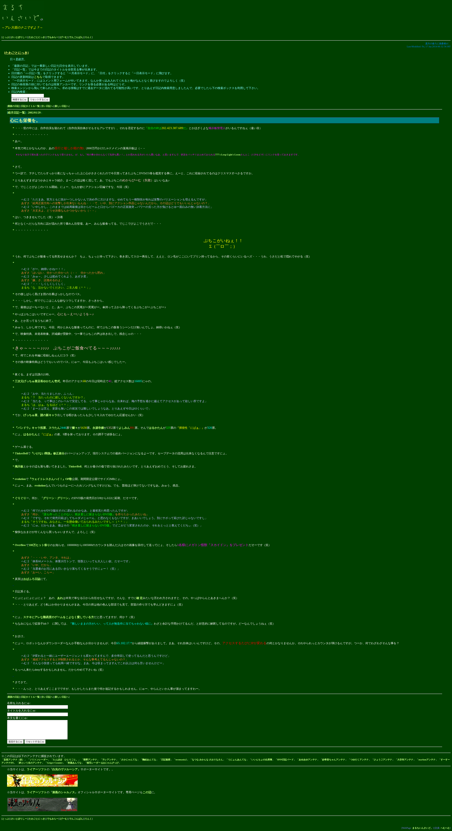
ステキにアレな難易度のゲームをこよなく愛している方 (58, 617)
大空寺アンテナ (405, 759)
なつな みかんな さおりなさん (207, 759)
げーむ (63, 37)
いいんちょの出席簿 (261, 759)
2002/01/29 (34, 112)
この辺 (147, 792)
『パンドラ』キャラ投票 (30, 427)
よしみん (124, 427)
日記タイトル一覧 (30, 106)
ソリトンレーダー (38, 759)
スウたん (54, 427)
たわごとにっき (37, 37)
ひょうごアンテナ (383, 759)
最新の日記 (13, 106)
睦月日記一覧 (16, 112)
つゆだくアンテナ (359, 759)
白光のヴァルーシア (65, 769)
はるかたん (156, 427)
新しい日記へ (62, 106)
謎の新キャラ (48, 415)
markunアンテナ (427, 759)
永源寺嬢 (98, 427)
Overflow (20, 545)
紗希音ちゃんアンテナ (333, 759)
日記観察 (165, 759)
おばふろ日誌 (31, 578)
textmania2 (181, 759)
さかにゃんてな (129, 759)
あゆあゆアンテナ (308, 759)
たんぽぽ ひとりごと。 (65, 759)
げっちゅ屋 (30, 415)
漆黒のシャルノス (63, 792)
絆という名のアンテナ (30, 762)
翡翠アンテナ (90, 759)
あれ (60, 597)
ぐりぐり (20, 498)
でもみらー (52, 37)
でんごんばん (76, 37)
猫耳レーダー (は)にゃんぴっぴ (102, 762)
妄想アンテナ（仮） (14, 759)
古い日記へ (47, 106)
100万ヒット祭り (39, 545)
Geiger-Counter (55, 762)
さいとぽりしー (19, 37)
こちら (38, 76)
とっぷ (5, 37)
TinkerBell (21, 453)
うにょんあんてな (237, 759)
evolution (20, 478)
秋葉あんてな (75, 762)
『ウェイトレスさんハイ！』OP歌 (50, 478)
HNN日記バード (285, 759)
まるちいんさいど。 (422, 828)
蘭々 (75, 427)
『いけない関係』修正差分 (47, 453)
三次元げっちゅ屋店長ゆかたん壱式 (37, 381)
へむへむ (445, 828)
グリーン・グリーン (56, 498)
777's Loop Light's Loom (227, 154)
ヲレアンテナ (109, 759)
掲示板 (19, 466)
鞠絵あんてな (149, 759)
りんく (88, 37)
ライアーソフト (37, 769)
